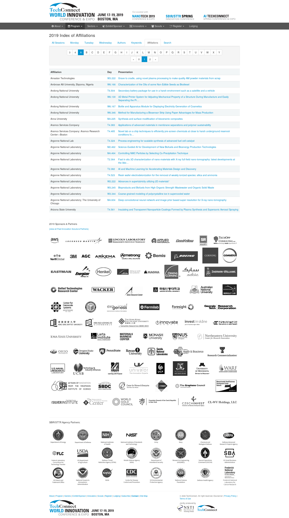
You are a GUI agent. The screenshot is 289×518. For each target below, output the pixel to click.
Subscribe (125, 496)
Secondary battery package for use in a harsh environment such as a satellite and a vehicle (166, 90)
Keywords (136, 42)
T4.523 (111, 175)
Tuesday (88, 42)
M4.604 (111, 200)
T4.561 (111, 209)
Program (59, 496)
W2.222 (111, 181)
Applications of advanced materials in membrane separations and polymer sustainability (164, 125)
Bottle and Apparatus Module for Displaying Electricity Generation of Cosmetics (160, 106)
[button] (57, 26)
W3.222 (111, 78)
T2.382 (111, 169)
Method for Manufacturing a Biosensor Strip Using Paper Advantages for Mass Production (165, 112)
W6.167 (111, 106)
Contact (134, 496)
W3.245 (111, 187)
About (51, 496)
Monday (74, 42)
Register (108, 496)
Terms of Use (185, 498)
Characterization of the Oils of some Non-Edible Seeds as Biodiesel (153, 84)
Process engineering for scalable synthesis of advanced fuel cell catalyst (156, 140)
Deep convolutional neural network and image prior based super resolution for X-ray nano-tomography (172, 200)
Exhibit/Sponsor (79, 496)
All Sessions (58, 42)
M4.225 (111, 118)
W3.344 (111, 193)
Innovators (91, 496)
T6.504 (111, 90)
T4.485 (111, 131)
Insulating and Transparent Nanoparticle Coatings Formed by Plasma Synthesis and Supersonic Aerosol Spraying (178, 209)
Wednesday (105, 42)
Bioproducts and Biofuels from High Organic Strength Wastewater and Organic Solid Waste (166, 187)
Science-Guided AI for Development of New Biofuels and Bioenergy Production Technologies (167, 147)
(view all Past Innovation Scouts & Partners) (69, 228)
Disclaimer (218, 496)
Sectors (67, 496)
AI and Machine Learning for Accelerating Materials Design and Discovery (157, 169)
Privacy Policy (230, 496)
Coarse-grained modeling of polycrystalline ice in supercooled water (154, 193)
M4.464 (111, 153)
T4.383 (111, 125)
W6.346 (111, 112)
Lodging (193, 26)
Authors (121, 42)
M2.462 (111, 147)
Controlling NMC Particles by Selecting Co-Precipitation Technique (153, 153)
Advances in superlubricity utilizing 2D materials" (143, 181)
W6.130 (111, 96)
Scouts (100, 496)
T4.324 (111, 140)
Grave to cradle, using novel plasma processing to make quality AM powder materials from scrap (169, 78)
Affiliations (152, 42)
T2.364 (111, 159)
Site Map (144, 496)
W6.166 (111, 84)
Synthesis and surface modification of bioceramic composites (150, 118)
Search (167, 42)
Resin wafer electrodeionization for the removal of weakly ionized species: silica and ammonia (167, 175)
